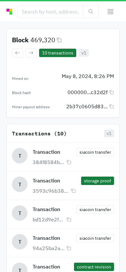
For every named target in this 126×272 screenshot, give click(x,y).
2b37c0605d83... (87, 106)
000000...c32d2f (88, 92)
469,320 (42, 39)
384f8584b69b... (49, 162)
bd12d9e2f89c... (49, 219)
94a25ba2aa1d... (49, 248)
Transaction (46, 152)
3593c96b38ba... (51, 191)
